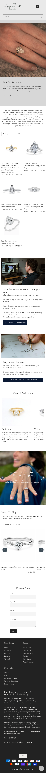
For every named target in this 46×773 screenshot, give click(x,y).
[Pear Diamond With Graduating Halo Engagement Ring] (34, 148)
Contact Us (27, 650)
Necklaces (7, 650)
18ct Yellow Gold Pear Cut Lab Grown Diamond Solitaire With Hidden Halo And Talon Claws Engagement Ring (10, 167)
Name (12, 593)
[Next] (43, 478)
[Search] (41, 16)
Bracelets (7, 656)
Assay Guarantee (28, 662)
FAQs (6, 675)
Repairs (25, 656)
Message (13, 619)
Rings (6, 647)
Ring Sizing (27, 659)
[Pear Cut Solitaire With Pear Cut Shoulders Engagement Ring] (34, 189)
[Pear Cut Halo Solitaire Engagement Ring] (11, 225)
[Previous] (2, 478)
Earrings (7, 653)
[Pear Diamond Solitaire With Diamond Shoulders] (11, 189)
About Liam (27, 647)
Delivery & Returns (10, 678)
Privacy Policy (9, 684)
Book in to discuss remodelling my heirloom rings (21, 380)
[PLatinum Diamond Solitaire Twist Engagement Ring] (18, 545)
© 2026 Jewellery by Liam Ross (22, 769)
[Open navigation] (41, 6)
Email (12, 611)
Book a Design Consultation (15, 322)
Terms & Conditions (11, 681)
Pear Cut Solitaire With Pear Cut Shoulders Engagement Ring (33, 207)
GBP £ (23, 756)
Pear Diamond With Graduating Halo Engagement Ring (34, 165)
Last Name (14, 602)
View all (7, 659)
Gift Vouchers (28, 653)
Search (6, 672)
